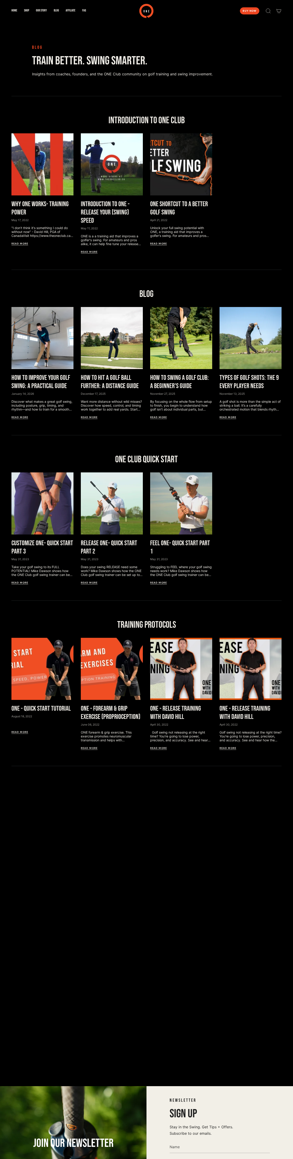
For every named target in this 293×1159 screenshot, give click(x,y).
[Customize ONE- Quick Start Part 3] (42, 503)
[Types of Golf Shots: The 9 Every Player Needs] (251, 338)
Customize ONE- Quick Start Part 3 (42, 547)
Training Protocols (146, 624)
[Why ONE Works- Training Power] (42, 164)
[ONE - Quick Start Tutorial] (42, 669)
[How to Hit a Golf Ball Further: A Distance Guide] (112, 338)
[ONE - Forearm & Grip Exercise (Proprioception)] (112, 669)
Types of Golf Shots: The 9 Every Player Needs (249, 382)
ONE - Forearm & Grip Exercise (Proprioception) (110, 712)
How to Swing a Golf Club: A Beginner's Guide (179, 382)
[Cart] (279, 11)
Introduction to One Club (147, 120)
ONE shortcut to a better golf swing (179, 208)
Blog (146, 294)
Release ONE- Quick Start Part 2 (109, 547)
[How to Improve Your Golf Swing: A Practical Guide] (42, 338)
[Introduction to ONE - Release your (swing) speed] (112, 164)
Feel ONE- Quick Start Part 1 (180, 547)
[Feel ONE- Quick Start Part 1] (181, 503)
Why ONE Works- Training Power (40, 208)
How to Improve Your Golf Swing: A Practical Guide (40, 382)
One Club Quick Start (146, 459)
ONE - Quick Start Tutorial (41, 708)
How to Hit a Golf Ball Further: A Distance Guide (110, 382)
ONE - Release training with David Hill (175, 712)
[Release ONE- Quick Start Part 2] (112, 503)
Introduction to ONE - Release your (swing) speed (105, 212)
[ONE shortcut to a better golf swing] (181, 164)
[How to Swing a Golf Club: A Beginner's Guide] (181, 338)
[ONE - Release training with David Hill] (181, 669)
